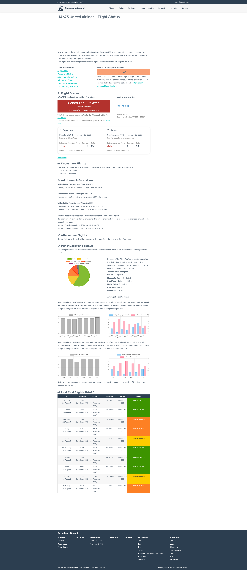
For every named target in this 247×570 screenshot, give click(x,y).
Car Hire (151, 8)
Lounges (173, 544)
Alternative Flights (65, 80)
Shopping (174, 547)
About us (101, 567)
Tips (172, 556)
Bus (139, 541)
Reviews (185, 8)
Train (140, 547)
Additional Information (67, 77)
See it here (62, 118)
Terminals (132, 8)
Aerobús (141, 560)
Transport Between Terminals (150, 553)
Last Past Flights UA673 (68, 86)
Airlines (121, 8)
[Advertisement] (123, 34)
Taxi (139, 544)
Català (187, 2)
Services (173, 541)
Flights (112, 8)
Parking (142, 8)
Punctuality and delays (67, 83)
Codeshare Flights (65, 74)
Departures (62, 544)
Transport (162, 8)
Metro (140, 550)
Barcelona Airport (75, 8)
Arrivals (61, 541)
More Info (174, 8)
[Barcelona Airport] (60, 8)
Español (182, 2)
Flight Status (63, 71)
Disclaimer (85, 567)
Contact (94, 567)
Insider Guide (175, 550)
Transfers (142, 556)
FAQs (172, 553)
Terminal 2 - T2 (96, 544)
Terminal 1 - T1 (96, 541)
